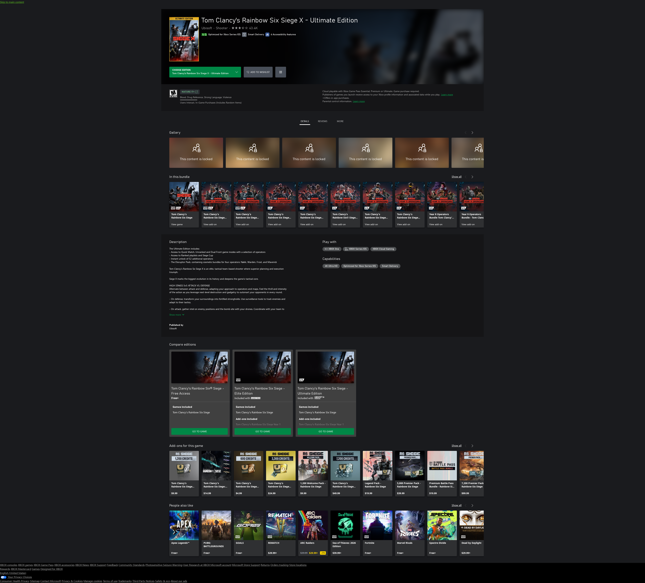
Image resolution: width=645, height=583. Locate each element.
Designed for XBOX (51, 569)
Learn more (447, 94)
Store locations (298, 565)
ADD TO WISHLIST (260, 72)
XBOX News (82, 565)
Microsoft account (220, 565)
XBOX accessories (64, 565)
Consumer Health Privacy (14, 581)
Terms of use (110, 581)
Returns (265, 565)
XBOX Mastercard (21, 569)
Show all (457, 176)
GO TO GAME (199, 431)
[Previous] (465, 132)
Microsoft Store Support (246, 565)
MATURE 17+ (188, 92)
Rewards (5, 569)
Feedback (112, 565)
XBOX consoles (8, 565)
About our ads (179, 581)
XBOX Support (98, 565)
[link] (184, 205)
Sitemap (35, 581)
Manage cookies (92, 581)
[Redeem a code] (280, 72)
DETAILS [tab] (305, 121)
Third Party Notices (143, 581)
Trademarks (125, 581)
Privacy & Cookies (72, 581)
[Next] (472, 132)
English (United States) (13, 573)
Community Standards (132, 565)
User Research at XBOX (196, 565)
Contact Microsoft (50, 581)
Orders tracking (279, 565)
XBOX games (25, 565)
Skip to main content (12, 2)
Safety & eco (162, 581)
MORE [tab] (340, 121)
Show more (175, 314)
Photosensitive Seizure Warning (163, 565)
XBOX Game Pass (44, 565)
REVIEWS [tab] (322, 121)
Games (36, 569)
